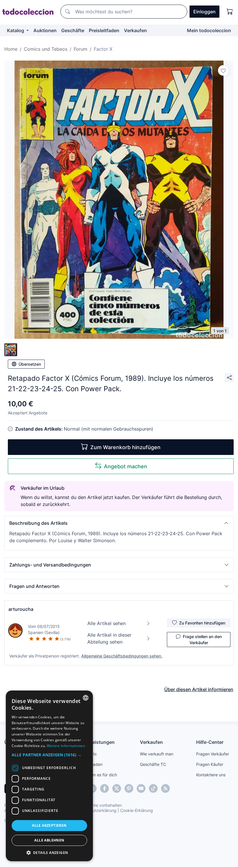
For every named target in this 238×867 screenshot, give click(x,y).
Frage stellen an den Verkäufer (202, 639)
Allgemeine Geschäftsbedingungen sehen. (121, 655)
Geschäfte (72, 30)
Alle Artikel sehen (106, 623)
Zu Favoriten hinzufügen (202, 622)
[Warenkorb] (229, 11)
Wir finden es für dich (97, 774)
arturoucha (20, 609)
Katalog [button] (16, 30)
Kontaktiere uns (211, 774)
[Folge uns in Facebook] (104, 788)
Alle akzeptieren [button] (49, 825)
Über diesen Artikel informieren (198, 689)
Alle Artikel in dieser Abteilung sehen (109, 638)
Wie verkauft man (156, 753)
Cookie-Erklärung (136, 810)
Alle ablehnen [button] (49, 840)
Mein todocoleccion (209, 30)
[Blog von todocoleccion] (165, 788)
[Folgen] (223, 70)
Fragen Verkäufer (212, 753)
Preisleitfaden (104, 30)
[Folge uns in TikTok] (153, 788)
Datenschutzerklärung (95, 810)
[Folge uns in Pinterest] (129, 788)
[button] (119, 523)
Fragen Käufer (209, 764)
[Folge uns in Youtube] (141, 788)
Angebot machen (125, 466)
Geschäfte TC (153, 764)
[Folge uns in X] (116, 788)
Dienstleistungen (96, 742)
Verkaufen (135, 30)
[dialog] (49, 776)
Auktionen (45, 30)
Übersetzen (30, 364)
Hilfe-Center (209, 742)
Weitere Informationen (66, 745)
